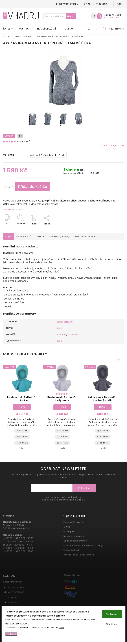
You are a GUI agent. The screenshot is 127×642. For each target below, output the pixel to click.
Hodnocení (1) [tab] (23, 236)
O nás (87, 3)
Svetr (59, 341)
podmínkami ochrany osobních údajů (63, 500)
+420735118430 (16, 592)
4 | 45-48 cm (22, 437)
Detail (22, 407)
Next (119, 359)
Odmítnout (112, 624)
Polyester (61, 334)
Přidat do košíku (32, 186)
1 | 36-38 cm (62, 431)
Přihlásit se (84, 488)
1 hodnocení (23, 141)
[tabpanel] (22, 408)
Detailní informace (13, 209)
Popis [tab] (8, 236)
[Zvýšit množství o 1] (12, 186)
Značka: (113, 145)
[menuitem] (9, 29)
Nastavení (11, 634)
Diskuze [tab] (40, 236)
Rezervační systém (67, 3)
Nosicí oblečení (65, 321)
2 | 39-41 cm (62, 437)
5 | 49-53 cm (22, 443)
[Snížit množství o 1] (5, 186)
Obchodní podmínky (75, 540)
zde (61, 627)
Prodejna (101, 3)
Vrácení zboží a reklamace (79, 554)
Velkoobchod (71, 550)
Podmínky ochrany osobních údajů (83, 545)
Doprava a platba (74, 536)
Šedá (59, 328)
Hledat (70, 16)
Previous (115, 359)
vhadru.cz (13, 602)
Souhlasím (111, 614)
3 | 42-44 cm (22, 431)
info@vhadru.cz (17, 587)
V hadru (12, 597)
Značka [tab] (60, 236)
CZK (119, 4)
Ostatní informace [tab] (85, 236)
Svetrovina (73, 334)
